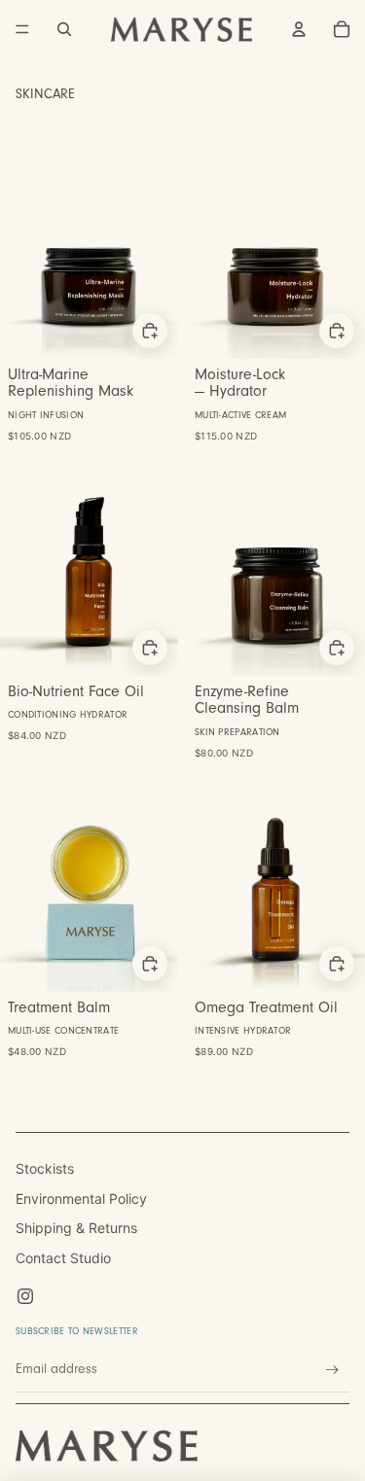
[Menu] (22, 29)
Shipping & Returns (76, 1227)
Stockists (45, 1168)
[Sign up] (332, 1371)
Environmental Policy (81, 1198)
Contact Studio (63, 1258)
